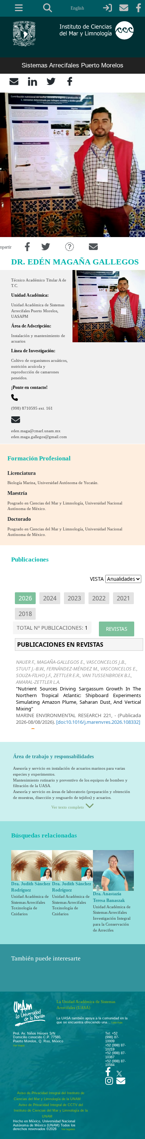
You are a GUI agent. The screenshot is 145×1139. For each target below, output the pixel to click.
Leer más (117, 1022)
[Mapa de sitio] (16, 8)
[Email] (13, 81)
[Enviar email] (120, 1083)
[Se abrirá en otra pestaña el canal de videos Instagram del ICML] (109, 1083)
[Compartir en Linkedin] (69, 247)
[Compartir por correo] (93, 247)
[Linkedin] (32, 81)
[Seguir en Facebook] (108, 1074)
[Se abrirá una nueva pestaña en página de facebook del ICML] (138, 8)
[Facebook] (69, 81)
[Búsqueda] (47, 8)
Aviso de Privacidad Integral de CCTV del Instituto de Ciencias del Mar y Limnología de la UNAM (51, 1110)
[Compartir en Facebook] (27, 247)
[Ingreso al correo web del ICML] (124, 8)
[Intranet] (107, 8)
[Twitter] (51, 81)
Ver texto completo (68, 807)
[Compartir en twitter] (46, 247)
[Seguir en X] (119, 1071)
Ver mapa (19, 1045)
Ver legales (67, 1129)
